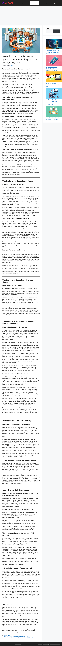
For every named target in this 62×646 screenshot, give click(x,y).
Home (17, 3)
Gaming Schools (54, 3)
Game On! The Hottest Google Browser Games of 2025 (52, 85)
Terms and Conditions (55, 644)
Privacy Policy (46, 644)
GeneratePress (18, 644)
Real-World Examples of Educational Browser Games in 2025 (16, 636)
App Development (25, 3)
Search (47, 28)
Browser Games (34, 3)
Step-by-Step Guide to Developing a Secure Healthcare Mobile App (51, 68)
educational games (7, 189)
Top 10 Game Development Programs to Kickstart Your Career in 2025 (52, 52)
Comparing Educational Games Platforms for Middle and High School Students (20, 637)
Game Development (45, 3)
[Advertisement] (31, 15)
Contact (40, 644)
